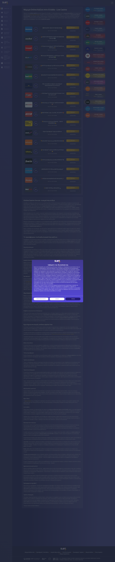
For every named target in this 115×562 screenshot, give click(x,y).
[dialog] (57, 281)
